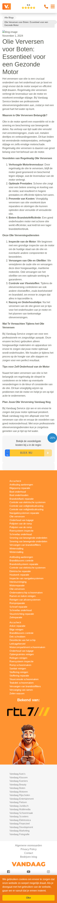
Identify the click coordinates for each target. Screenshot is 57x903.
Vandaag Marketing (19, 830)
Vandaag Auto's (17, 773)
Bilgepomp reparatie (20, 488)
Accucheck (15, 481)
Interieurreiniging (18, 581)
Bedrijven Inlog (28, 856)
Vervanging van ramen (21, 689)
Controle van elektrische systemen (27, 502)
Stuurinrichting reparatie (22, 614)
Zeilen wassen (17, 693)
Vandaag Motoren (19, 791)
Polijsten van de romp (21, 523)
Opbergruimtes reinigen (22, 654)
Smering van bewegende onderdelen (28, 537)
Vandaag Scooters (19, 816)
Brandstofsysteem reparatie (24, 564)
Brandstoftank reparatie (22, 498)
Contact (28, 853)
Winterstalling (16, 548)
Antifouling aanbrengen (21, 484)
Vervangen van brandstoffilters (25, 545)
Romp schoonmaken (20, 665)
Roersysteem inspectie (21, 530)
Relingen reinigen (18, 658)
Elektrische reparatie (20, 571)
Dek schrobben (17, 636)
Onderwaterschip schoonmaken (26, 592)
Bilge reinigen (16, 629)
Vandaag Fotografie (19, 834)
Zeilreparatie (16, 617)
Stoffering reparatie (19, 675)
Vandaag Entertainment (22, 798)
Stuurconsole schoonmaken (24, 679)
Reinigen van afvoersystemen (25, 599)
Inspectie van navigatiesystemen (26, 578)
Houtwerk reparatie (19, 574)
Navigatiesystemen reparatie (24, 513)
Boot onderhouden (19, 495)
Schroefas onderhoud (21, 534)
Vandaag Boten (17, 788)
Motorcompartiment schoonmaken (27, 647)
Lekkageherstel (17, 643)
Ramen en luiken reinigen (23, 596)
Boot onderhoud (18, 491)
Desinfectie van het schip (22, 640)
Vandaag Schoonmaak (21, 813)
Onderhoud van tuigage (22, 520)
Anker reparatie (17, 626)
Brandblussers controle (21, 560)
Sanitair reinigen (18, 668)
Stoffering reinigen (19, 672)
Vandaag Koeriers (19, 781)
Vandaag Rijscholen (20, 795)
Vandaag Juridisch (19, 805)
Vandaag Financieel (20, 823)
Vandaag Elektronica (20, 820)
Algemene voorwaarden (28, 845)
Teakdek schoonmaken (22, 682)
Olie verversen (17, 516)
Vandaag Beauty (18, 784)
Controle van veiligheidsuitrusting (26, 506)
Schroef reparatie (18, 606)
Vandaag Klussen (19, 777)
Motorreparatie (17, 585)
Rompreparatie (17, 603)
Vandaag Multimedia (20, 809)
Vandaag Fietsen (18, 802)
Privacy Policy (29, 849)
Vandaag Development (21, 827)
